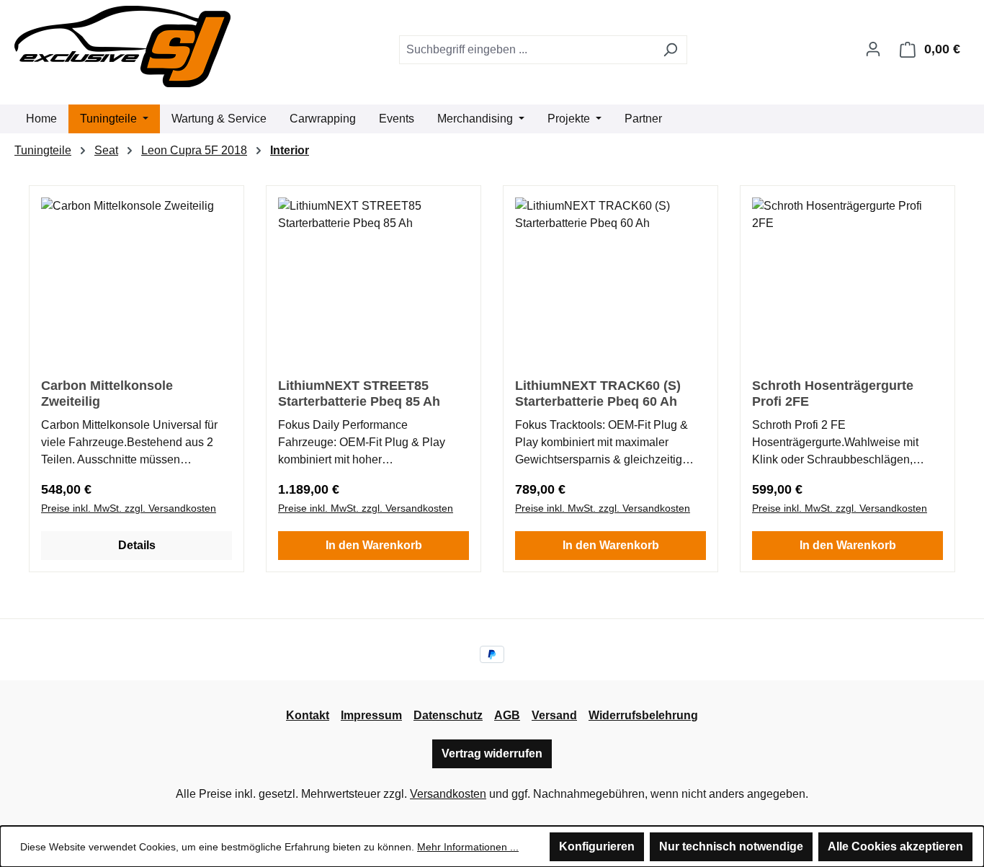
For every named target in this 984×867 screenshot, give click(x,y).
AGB (507, 715)
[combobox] (526, 49)
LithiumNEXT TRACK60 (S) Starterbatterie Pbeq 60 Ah (598, 393)
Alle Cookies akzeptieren (895, 846)
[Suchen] (670, 49)
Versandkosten (448, 794)
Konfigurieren (597, 846)
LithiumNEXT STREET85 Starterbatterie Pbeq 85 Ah (359, 393)
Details (137, 545)
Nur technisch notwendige (731, 846)
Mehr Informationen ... (468, 847)
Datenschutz (448, 715)
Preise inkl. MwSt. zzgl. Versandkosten (128, 508)
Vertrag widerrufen (492, 753)
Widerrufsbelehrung (643, 715)
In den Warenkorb (374, 545)
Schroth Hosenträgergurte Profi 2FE (832, 393)
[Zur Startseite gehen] (122, 46)
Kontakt (307, 715)
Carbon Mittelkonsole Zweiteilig (107, 393)
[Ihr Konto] (873, 49)
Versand (554, 715)
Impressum (371, 715)
